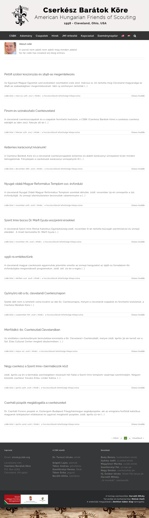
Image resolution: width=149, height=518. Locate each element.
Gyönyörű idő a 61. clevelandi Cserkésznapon (34, 293)
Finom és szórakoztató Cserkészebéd (29, 111)
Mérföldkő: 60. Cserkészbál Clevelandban (32, 329)
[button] (135, 35)
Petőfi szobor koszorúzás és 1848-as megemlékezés (39, 74)
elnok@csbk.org (21, 457)
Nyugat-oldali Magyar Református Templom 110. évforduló (43, 184)
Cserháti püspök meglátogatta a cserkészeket (35, 402)
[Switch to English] (122, 35)
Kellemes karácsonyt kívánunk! (25, 147)
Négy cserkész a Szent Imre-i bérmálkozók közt (36, 366)
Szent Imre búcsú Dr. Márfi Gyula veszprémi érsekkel (39, 220)
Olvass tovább (138, 96)
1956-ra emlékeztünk (18, 256)
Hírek (37, 96)
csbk (6, 96)
